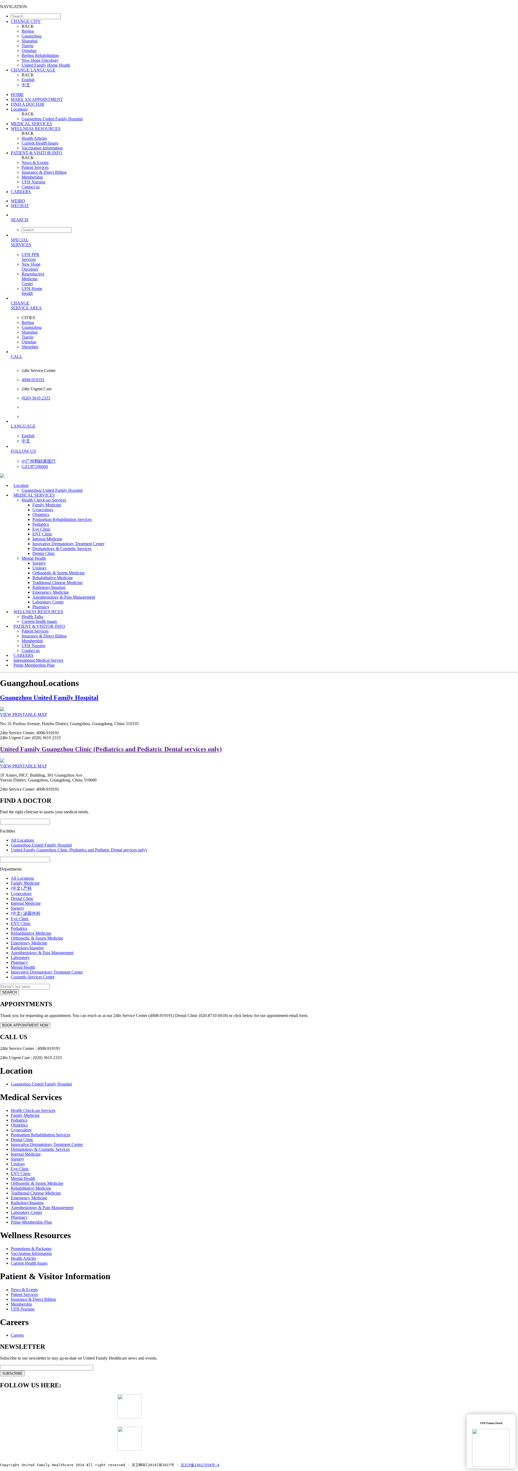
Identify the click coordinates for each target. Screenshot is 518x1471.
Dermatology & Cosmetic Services (61, 548)
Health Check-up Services (44, 500)
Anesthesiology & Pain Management (63, 597)
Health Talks (32, 616)
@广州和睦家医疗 (39, 461)
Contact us (31, 187)
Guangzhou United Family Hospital (52, 119)
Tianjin (27, 45)
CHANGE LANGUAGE (33, 70)
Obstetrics (40, 514)
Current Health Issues (40, 143)
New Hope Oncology (40, 60)
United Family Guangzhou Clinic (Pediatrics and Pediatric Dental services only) (111, 749)
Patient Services (35, 167)
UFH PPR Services (30, 257)
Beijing (28, 31)
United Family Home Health (46, 65)
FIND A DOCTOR (27, 104)
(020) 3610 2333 (36, 398)
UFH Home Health (32, 291)
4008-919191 (33, 379)
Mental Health (34, 558)
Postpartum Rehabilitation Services (62, 519)
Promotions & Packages (31, 1248)
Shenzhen (30, 346)
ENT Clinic (42, 534)
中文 (26, 85)
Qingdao (29, 50)
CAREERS (21, 191)
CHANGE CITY (26, 21)
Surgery (39, 563)
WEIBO (18, 201)
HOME (17, 94)
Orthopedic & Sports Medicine (58, 573)
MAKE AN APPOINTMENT (37, 99)
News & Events (35, 162)
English (28, 79)
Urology (39, 568)
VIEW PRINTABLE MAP (23, 714)
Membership (32, 177)
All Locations (22, 840)
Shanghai (30, 41)
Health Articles (34, 138)
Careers (17, 1335)
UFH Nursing (33, 182)
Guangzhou (32, 36)
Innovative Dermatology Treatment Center (68, 543)
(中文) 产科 (21, 888)
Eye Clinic (41, 529)
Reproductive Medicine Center (33, 279)
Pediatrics (40, 524)
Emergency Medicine (50, 592)
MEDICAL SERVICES (31, 123)
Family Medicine (46, 505)
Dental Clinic (43, 553)
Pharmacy (19, 962)
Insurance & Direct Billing (44, 172)
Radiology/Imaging (48, 587)
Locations (19, 109)
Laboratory (20, 957)
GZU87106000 (35, 466)
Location (21, 485)
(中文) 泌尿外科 (25, 913)
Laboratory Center (48, 602)
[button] (264, 220)
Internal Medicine (47, 539)
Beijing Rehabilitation (40, 55)
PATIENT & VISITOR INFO (36, 153)
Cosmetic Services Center (32, 977)
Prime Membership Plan (33, 665)
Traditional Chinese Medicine (57, 582)
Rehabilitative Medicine (52, 577)
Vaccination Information (42, 148)
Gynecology (42, 509)
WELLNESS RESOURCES (35, 128)
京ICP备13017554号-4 (200, 1465)
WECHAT (20, 205)
